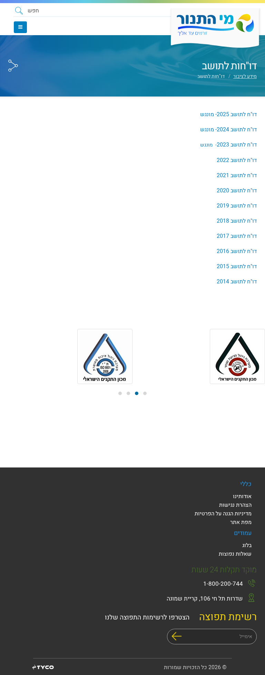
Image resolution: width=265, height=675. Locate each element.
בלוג (247, 545)
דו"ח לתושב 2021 (237, 175)
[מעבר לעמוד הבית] (213, 28)
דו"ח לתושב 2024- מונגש (228, 129)
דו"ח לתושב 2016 (237, 251)
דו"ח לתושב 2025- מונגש (228, 114)
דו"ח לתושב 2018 (237, 221)
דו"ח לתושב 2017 (237, 236)
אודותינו (242, 496)
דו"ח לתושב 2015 (237, 266)
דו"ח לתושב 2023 (228, 145)
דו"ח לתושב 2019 (237, 206)
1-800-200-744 (223, 584)
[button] (27, 10)
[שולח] (176, 636)
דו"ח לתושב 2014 (237, 282)
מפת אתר (241, 522)
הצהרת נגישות (235, 505)
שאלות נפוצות (235, 554)
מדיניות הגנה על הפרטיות (223, 514)
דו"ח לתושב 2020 (237, 191)
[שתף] (13, 53)
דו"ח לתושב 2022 (237, 160)
